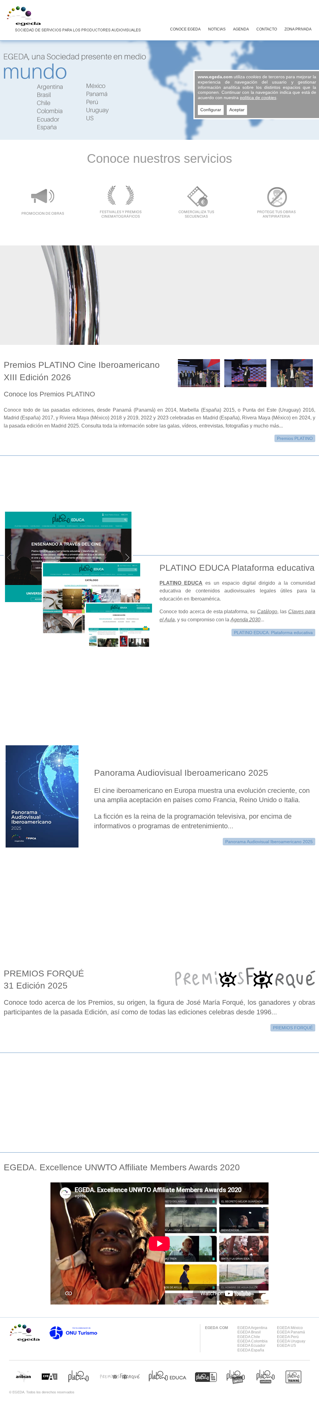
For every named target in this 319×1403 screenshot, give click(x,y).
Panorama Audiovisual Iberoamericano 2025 (269, 841)
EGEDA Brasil (249, 1332)
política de (258, 97)
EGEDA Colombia (252, 1341)
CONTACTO (266, 29)
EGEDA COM (216, 1328)
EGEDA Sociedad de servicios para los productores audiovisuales (72, 20)
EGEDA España (250, 1350)
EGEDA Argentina (252, 1328)
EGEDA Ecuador (251, 1345)
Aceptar (237, 109)
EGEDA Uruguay (291, 1341)
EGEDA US (286, 1345)
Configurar (210, 109)
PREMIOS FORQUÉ (293, 1027)
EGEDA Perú (288, 1337)
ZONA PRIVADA (298, 29)
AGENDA (241, 29)
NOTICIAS (217, 29)
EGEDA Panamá (291, 1332)
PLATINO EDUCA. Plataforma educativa (273, 632)
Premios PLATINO (295, 438)
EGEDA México (290, 1328)
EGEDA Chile (248, 1337)
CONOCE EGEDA (185, 29)
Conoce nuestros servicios (159, 158)
